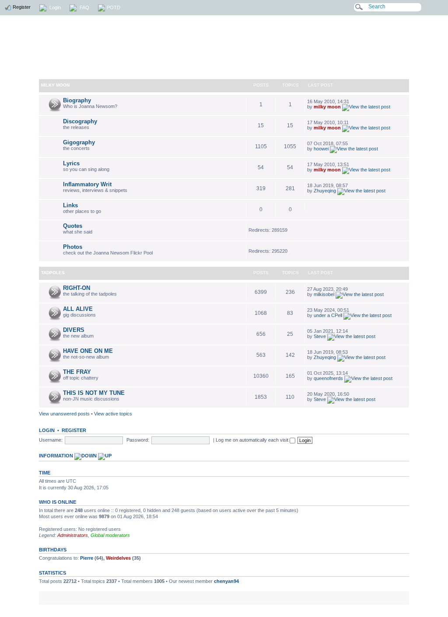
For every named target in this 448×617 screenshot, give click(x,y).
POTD (113, 7)
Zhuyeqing (325, 190)
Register (21, 7)
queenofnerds (328, 378)
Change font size (398, 597)
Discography (80, 121)
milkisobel (324, 294)
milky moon (327, 106)
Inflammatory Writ (87, 184)
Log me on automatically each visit (253, 440)
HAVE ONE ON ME (88, 351)
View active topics (113, 413)
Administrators (72, 535)
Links (70, 205)
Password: (137, 440)
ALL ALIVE (78, 309)
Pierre (86, 558)
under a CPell (328, 315)
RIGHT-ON (76, 288)
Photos (72, 247)
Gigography (79, 142)
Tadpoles (53, 272)
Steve (320, 336)
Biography (77, 100)
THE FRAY (77, 372)
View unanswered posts (64, 413)
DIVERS (73, 330)
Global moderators (110, 535)
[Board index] (224, 41)
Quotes (72, 226)
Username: (51, 440)
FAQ (83, 7)
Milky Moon (55, 85)
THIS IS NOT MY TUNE (94, 393)
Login (54, 7)
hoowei (321, 148)
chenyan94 (226, 581)
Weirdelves (118, 558)
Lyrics (71, 163)
